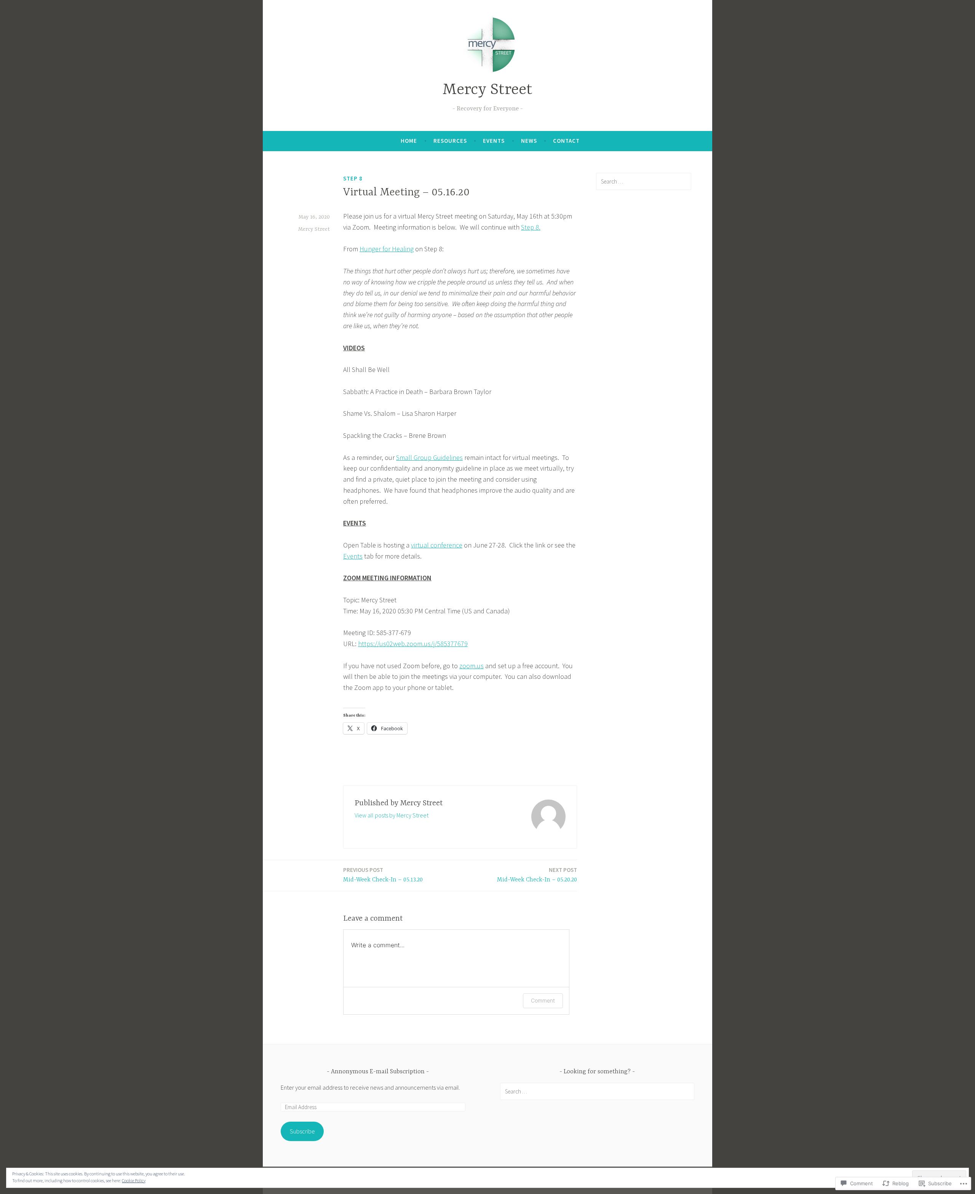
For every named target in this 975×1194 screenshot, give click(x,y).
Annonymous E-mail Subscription (378, 1071)
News (529, 140)
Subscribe (302, 1131)
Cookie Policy (133, 1180)
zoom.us (471, 665)
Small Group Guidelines (429, 457)
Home (409, 140)
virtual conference (436, 545)
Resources (450, 140)
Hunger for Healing (387, 248)
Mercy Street (487, 90)
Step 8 (353, 178)
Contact (566, 140)
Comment (543, 1000)
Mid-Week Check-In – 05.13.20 (383, 874)
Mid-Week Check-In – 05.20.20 (537, 874)
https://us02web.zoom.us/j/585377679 (413, 643)
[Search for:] (643, 181)
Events (494, 140)
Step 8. (530, 227)
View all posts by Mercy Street (391, 815)
